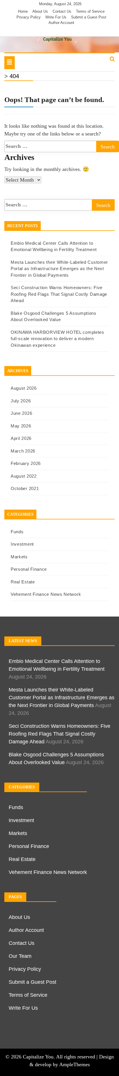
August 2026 (24, 388)
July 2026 (21, 400)
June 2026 (21, 413)
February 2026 (26, 463)
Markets (19, 556)
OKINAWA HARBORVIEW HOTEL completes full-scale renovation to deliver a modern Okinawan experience (57, 339)
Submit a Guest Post (88, 17)
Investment (22, 544)
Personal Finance (29, 569)
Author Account (61, 22)
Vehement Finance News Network (46, 594)
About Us (40, 11)
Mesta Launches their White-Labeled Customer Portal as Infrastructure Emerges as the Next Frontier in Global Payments (59, 269)
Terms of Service (90, 11)
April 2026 (21, 438)
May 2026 (21, 425)
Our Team (20, 956)
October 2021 (25, 488)
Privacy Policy (28, 17)
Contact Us (62, 11)
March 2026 (23, 451)
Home (23, 11)
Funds (17, 531)
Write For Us (55, 17)
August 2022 (24, 476)
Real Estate (23, 581)
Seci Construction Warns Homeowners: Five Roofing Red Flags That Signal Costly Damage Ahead (59, 294)
